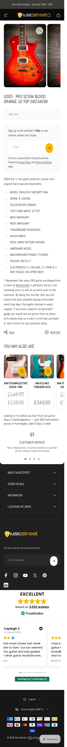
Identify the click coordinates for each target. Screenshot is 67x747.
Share (11, 332)
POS (30, 737)
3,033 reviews (39, 607)
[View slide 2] (30, 459)
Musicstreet (22, 285)
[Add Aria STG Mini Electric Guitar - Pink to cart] (21, 371)
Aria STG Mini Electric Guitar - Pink (15, 385)
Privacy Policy (24, 162)
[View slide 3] (34, 459)
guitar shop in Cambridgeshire (29, 418)
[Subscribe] (49, 148)
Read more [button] (58, 661)
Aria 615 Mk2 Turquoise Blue (42, 385)
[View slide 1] (25, 459)
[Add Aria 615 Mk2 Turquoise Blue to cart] (48, 371)
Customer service (32, 442)
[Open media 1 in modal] (39, 30)
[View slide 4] (39, 459)
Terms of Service (44, 162)
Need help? (55, 332)
